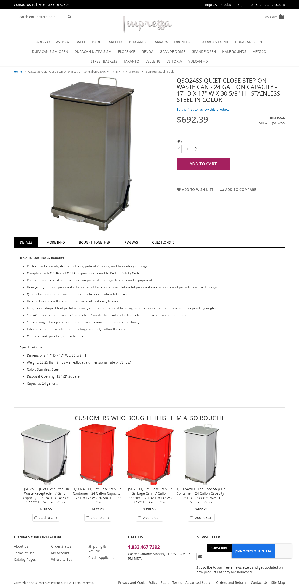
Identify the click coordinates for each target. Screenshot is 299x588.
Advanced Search (199, 582)
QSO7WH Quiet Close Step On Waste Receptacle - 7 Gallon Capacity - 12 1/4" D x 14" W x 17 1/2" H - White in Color (45, 495)
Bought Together (94, 242)
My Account (60, 553)
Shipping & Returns (97, 548)
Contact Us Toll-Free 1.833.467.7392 (41, 4)
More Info (55, 242)
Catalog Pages (25, 559)
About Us (21, 546)
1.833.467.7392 (144, 547)
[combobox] (40, 16)
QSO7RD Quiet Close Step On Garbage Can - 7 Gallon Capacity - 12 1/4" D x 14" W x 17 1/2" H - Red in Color (149, 495)
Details (26, 242)
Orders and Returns (231, 582)
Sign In (243, 4)
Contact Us (259, 582)
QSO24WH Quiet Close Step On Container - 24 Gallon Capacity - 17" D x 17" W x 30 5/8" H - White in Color (201, 495)
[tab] (26, 242)
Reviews (131, 242)
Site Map (278, 582)
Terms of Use (24, 553)
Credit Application (102, 557)
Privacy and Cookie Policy (137, 582)
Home (18, 71)
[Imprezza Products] (147, 25)
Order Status (61, 546)
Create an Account (270, 4)
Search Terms (171, 582)
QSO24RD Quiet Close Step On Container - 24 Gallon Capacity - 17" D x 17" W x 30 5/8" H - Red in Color (97, 495)
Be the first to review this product (203, 109)
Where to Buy (61, 559)
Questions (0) (163, 242)
